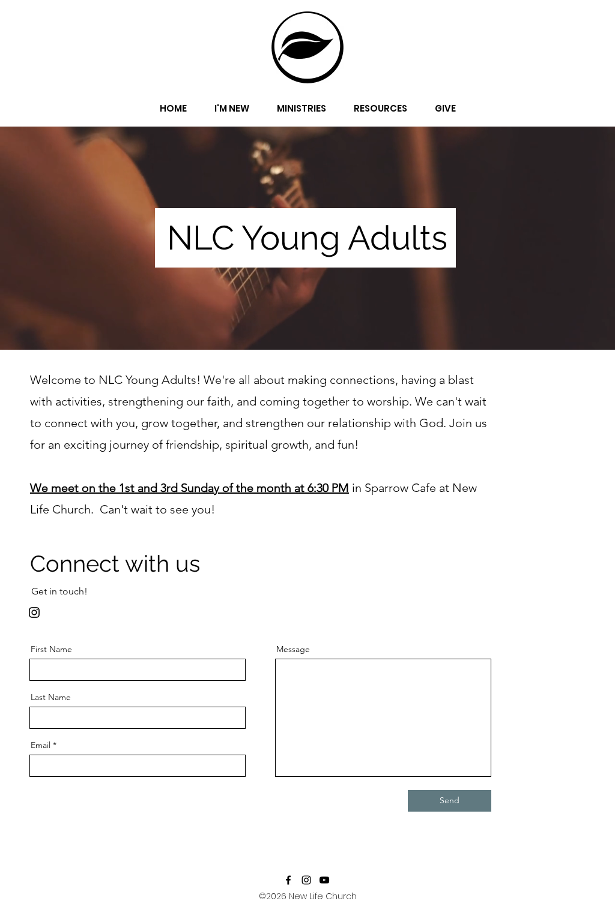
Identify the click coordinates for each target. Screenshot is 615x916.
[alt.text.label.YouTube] (324, 880)
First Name (51, 649)
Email (40, 745)
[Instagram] (34, 612)
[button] (232, 103)
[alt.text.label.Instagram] (306, 880)
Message (293, 649)
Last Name (51, 697)
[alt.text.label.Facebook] (288, 880)
